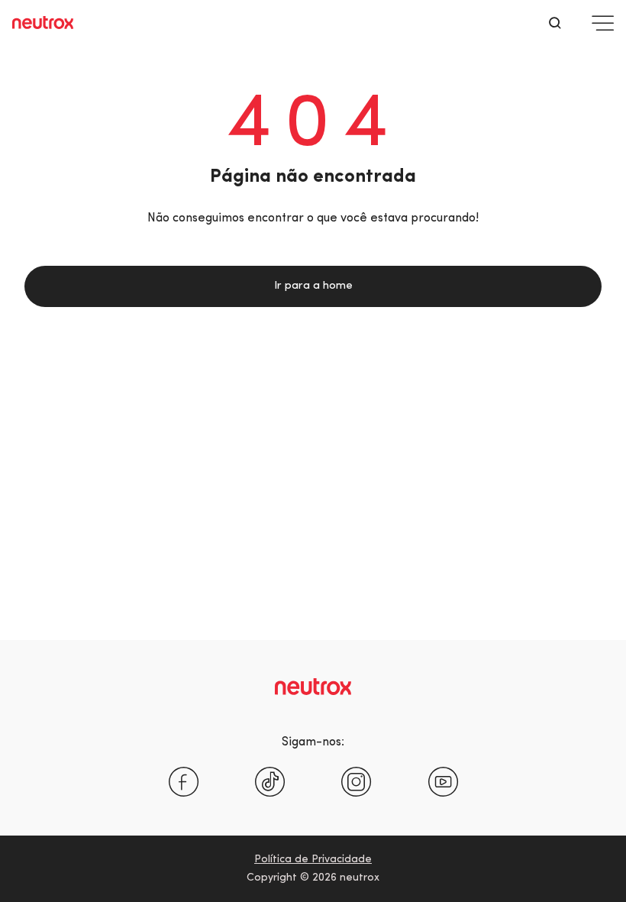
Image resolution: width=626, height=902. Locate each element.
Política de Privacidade (313, 859)
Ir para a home (313, 286)
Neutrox (42, 23)
